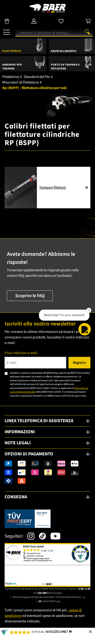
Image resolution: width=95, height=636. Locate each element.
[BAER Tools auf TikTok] (40, 536)
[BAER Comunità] (7, 21)
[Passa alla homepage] (47, 8)
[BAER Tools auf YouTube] (53, 536)
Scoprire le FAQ (30, 296)
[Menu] (6, 30)
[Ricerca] (87, 31)
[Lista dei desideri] (61, 21)
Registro (79, 362)
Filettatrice (11, 51)
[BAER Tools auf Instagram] (28, 536)
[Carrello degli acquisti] (88, 21)
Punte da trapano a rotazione (65, 67)
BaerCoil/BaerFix (63, 51)
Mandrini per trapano (12, 67)
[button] (84, 329)
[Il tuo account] (34, 21)
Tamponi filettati (52, 187)
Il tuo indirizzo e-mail (21, 352)
